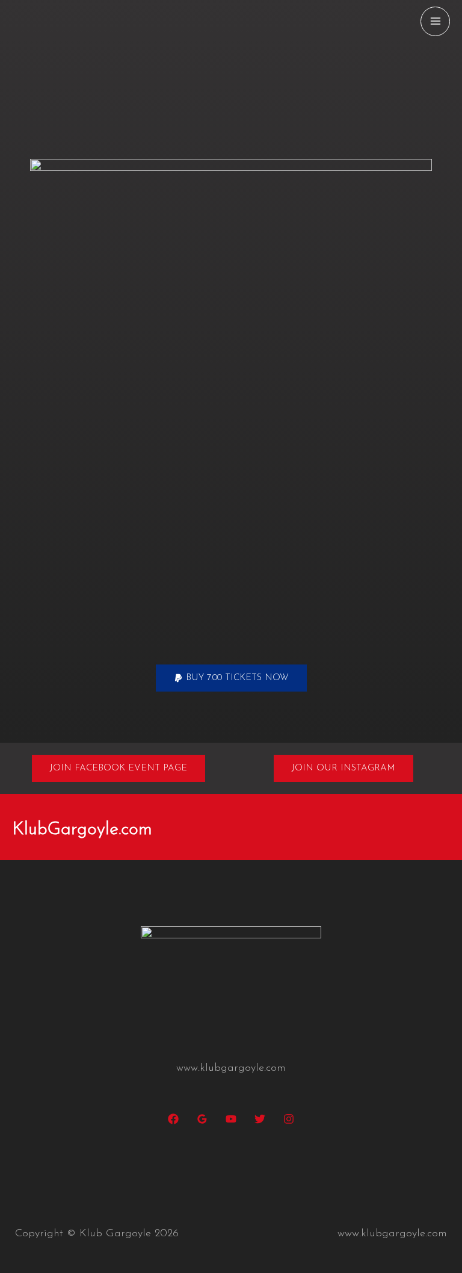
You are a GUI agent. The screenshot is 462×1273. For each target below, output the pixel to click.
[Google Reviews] (202, 1118)
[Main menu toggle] (435, 21)
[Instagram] (288, 1118)
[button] (231, 678)
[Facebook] (173, 1118)
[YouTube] (231, 1118)
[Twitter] (259, 1118)
